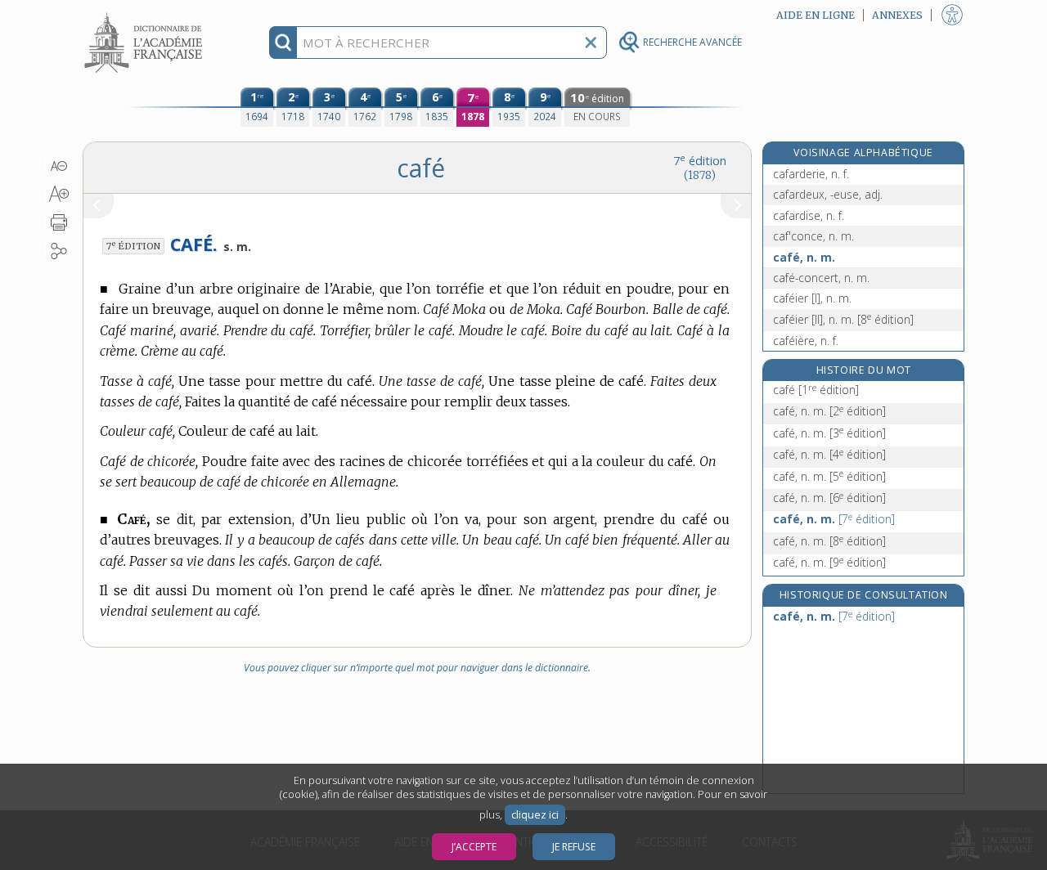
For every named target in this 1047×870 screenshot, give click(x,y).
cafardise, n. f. (808, 215)
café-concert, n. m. (821, 277)
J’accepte (474, 847)
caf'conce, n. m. (813, 236)
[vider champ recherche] (590, 42)
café (816, 389)
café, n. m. (804, 257)
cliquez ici (535, 815)
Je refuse (573, 847)
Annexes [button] (897, 15)
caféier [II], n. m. (843, 319)
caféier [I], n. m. (812, 298)
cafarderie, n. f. (811, 174)
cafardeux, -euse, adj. (828, 194)
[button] (59, 166)
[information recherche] (283, 42)
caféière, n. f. (805, 340)
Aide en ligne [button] (815, 15)
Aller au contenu (145, 14)
